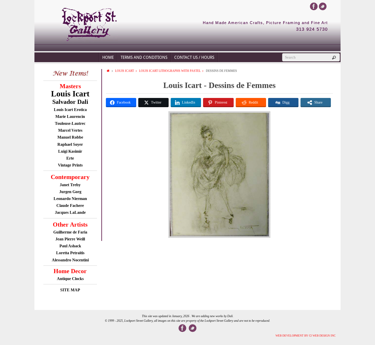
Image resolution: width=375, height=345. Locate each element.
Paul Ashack (70, 246)
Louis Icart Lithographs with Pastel (170, 71)
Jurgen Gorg (70, 192)
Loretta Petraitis (70, 253)
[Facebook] (314, 6)
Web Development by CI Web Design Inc (305, 335)
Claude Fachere (70, 205)
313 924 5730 (312, 29)
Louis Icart (124, 71)
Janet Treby (70, 185)
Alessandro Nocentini (70, 260)
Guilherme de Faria (70, 232)
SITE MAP (70, 290)
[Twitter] (323, 6)
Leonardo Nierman (70, 198)
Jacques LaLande (70, 212)
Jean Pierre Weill (70, 239)
